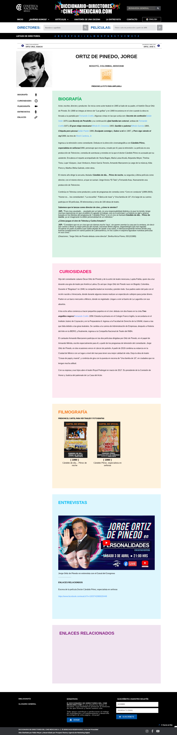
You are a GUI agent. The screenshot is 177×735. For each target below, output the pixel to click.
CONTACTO (132, 19)
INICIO (20, 19)
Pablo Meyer (37, 733)
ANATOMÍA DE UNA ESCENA (87, 19)
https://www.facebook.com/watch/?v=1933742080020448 (82, 596)
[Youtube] (158, 731)
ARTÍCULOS (60, 19)
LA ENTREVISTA (113, 19)
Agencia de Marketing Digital (79, 733)
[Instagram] (147, 731)
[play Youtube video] (106, 543)
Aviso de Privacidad (91, 729)
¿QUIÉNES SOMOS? (38, 19)
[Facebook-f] (152, 731)
